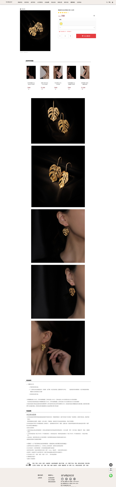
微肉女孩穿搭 (79, 465)
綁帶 (70, 465)
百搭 (33, 463)
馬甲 (84, 465)
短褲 (45, 465)
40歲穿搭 (48, 463)
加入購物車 (87, 36)
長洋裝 (38, 465)
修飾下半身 (71, 463)
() (110, 2)
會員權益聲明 (51, 477)
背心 (73, 465)
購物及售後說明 (51, 481)
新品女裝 (23, 9)
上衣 (66, 463)
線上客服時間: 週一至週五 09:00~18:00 (69, 483)
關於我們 (40, 475)
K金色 (40, 463)
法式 (42, 465)
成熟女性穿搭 (81, 463)
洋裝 (76, 463)
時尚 (37, 463)
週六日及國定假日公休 (66, 485)
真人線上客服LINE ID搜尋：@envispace (70, 481)
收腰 (51, 465)
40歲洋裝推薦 (54, 463)
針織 (48, 465)
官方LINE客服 (51, 479)
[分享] (111, 465)
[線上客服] (111, 475)
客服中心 (50, 475)
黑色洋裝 (87, 463)
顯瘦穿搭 (64, 465)
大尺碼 (34, 465)
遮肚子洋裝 (61, 463)
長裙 (87, 465)
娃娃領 (55, 465)
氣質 (44, 463)
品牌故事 (40, 477)
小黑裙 (59, 465)
